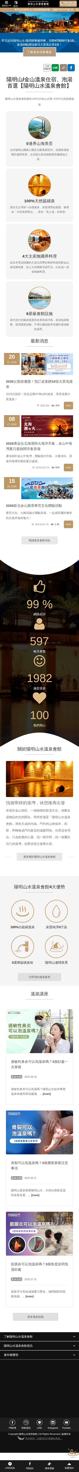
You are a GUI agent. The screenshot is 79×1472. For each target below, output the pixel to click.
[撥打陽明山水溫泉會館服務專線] (68, 3)
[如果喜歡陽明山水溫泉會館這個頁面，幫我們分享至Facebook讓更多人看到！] (71, 68)
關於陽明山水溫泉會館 (39, 748)
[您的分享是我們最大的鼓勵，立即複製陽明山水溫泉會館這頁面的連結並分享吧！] (63, 68)
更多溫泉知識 (35, 1316)
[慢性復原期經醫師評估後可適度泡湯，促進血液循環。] (39, 1132)
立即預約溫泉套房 (39, 977)
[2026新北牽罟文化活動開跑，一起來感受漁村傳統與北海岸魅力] (47, 488)
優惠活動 (44, 405)
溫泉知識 (16, 1076)
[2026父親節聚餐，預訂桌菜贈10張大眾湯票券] (47, 364)
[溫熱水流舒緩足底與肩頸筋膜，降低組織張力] (39, 1233)
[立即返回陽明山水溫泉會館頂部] (73, 1453)
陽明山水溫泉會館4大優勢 (39, 886)
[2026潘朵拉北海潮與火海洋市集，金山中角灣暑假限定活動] (47, 426)
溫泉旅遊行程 (42, 467)
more (68, 405)
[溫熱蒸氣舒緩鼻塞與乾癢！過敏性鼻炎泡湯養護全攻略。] (39, 1031)
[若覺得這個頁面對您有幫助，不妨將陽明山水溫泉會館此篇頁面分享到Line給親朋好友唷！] (55, 68)
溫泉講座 (39, 993)
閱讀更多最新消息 (39, 540)
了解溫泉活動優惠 (39, 52)
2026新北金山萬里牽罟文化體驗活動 (34, 506)
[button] (35, 30)
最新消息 (39, 340)
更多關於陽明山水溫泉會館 (39, 856)
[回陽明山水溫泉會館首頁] (38, 4)
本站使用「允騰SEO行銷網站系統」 (43, 1438)
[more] (47, 1093)
